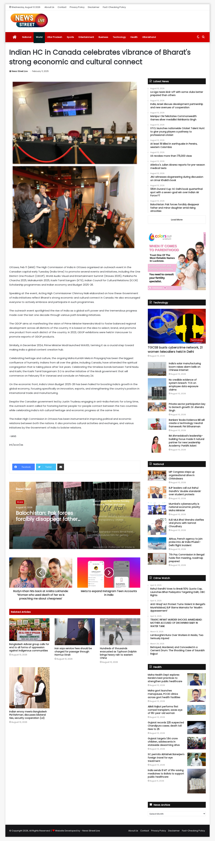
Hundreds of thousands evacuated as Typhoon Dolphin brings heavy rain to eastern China (118, 653)
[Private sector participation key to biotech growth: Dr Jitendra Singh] (157, 406)
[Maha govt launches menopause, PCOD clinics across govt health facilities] (196, 695)
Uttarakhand (149, 37)
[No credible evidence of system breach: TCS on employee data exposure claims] (157, 389)
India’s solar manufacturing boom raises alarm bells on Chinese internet (185, 367)
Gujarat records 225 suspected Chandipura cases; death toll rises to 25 (166, 726)
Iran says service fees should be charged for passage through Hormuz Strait (73, 651)
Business (103, 37)
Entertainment (86, 37)
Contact (62, 7)
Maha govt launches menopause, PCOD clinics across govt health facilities (164, 694)
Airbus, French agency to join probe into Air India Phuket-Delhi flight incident (186, 542)
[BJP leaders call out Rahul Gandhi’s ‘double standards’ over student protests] (157, 492)
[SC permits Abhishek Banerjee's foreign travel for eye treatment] (196, 759)
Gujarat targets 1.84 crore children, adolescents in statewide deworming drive (164, 742)
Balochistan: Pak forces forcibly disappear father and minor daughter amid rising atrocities (48, 516)
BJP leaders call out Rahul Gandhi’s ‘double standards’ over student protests (185, 491)
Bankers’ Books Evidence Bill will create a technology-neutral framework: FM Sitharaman (187, 423)
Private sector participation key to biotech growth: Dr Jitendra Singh (187, 407)
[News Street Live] (29, 20)
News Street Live (20, 71)
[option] (74, 515)
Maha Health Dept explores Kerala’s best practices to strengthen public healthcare (165, 678)
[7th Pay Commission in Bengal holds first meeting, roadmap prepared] (157, 558)
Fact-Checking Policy (114, 7)
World (39, 37)
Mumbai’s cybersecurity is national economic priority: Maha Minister (184, 507)
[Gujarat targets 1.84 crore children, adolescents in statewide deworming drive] (196, 743)
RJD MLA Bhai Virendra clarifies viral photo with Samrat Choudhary (186, 523)
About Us (49, 7)
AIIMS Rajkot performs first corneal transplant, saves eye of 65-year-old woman (165, 710)
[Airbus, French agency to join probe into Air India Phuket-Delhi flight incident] (157, 543)
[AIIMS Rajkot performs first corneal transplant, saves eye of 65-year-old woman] (196, 710)
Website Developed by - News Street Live (77, 830)
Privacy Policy (77, 7)
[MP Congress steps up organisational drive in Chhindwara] (157, 475)
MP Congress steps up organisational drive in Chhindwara (182, 475)
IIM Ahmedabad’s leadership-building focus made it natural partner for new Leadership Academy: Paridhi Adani (186, 440)
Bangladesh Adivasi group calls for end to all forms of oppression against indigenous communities (29, 647)
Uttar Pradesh (54, 37)
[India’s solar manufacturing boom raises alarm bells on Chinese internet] (157, 369)
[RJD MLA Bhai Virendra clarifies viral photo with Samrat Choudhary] (157, 526)
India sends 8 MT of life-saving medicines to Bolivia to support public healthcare (166, 773)
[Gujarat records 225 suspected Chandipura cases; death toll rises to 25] (196, 727)
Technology (119, 37)
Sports (70, 37)
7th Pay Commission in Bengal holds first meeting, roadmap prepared (186, 558)
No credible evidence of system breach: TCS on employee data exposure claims (183, 384)
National (26, 37)
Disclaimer (93, 7)
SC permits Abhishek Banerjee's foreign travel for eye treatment (166, 757)
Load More (177, 219)
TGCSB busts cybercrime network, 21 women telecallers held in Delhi (175, 349)
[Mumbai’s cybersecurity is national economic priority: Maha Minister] (157, 508)
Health (134, 37)
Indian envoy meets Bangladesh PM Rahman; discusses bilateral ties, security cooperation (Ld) (28, 715)
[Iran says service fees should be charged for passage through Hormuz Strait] (75, 631)
